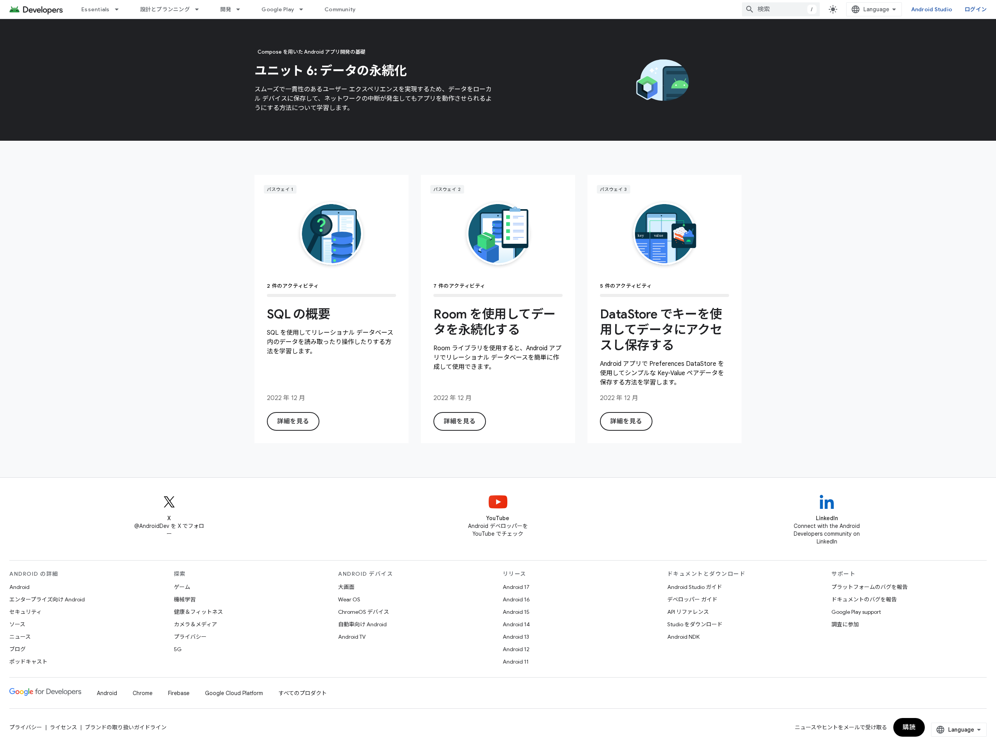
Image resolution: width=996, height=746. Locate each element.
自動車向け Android (362, 624)
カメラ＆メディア (195, 624)
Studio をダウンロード (694, 624)
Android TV (352, 636)
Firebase (178, 693)
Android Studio (931, 9)
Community (340, 9)
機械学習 (185, 599)
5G (178, 649)
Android (19, 587)
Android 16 (516, 599)
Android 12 (516, 649)
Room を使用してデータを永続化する (494, 321)
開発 (225, 9)
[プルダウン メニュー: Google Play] (304, 9)
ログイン (975, 9)
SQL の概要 (298, 314)
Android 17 (516, 587)
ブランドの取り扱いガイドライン (126, 727)
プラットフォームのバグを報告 (869, 587)
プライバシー (190, 636)
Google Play (277, 9)
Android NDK (683, 636)
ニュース (20, 636)
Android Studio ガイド (694, 587)
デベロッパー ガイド (692, 599)
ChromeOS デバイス (363, 611)
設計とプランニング (165, 9)
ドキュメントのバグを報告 (864, 599)
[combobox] (781, 9)
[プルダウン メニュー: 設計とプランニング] (200, 9)
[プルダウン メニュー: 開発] (241, 9)
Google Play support (856, 611)
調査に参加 (845, 624)
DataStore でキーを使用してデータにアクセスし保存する (661, 329)
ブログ (17, 649)
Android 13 (516, 636)
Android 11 (516, 661)
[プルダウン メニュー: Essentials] (120, 9)
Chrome (143, 693)
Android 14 (516, 624)
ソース (17, 624)
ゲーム (182, 587)
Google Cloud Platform (234, 693)
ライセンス (63, 727)
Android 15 (516, 611)
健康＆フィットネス (198, 611)
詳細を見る (293, 421)
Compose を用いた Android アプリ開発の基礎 (311, 52)
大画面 (346, 587)
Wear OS (349, 599)
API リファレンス (688, 611)
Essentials (95, 9)
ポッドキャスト (28, 661)
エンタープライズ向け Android (47, 599)
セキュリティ (25, 611)
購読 (909, 727)
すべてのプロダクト (303, 693)
